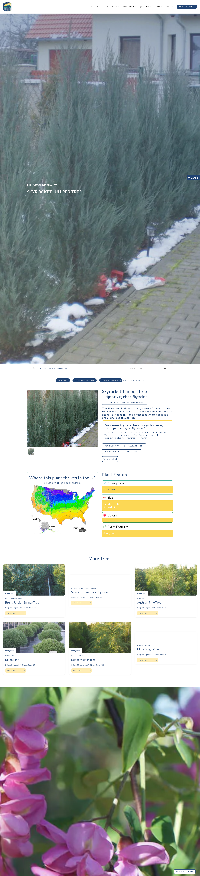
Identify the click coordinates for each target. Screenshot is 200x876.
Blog (98, 7)
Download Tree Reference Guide (121, 452)
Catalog (116, 7)
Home (90, 7)
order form (144, 432)
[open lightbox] (62, 418)
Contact (170, 7)
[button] (129, 7)
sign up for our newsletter (150, 435)
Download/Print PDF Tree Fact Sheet (124, 446)
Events (106, 7)
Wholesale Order (187, 7)
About (160, 7)
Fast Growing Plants (39, 184)
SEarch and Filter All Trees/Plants (53, 368)
